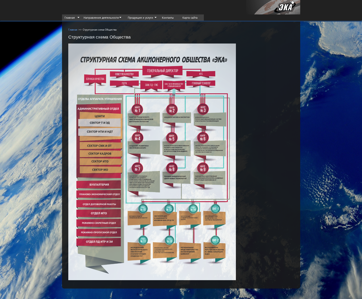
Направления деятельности (101, 17)
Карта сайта (190, 17)
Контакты (168, 17)
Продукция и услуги (140, 17)
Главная (70, 17)
